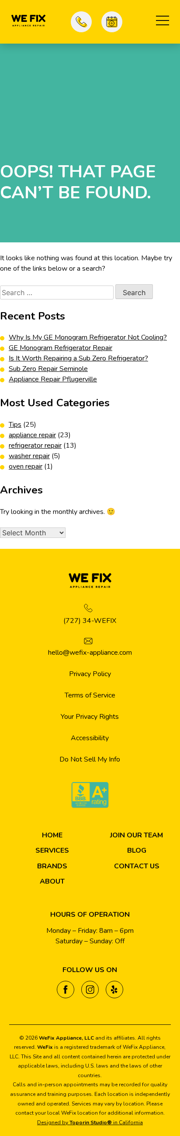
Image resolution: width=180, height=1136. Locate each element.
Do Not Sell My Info (89, 759)
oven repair (25, 466)
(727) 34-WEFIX (89, 621)
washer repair (29, 456)
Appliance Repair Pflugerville (53, 379)
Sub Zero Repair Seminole (48, 369)
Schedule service (112, 22)
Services (52, 850)
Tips (15, 424)
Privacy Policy (90, 674)
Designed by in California (90, 1122)
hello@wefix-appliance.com (90, 652)
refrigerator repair (35, 445)
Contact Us (136, 866)
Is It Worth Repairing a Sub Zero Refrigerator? (78, 358)
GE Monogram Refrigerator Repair (60, 348)
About (52, 881)
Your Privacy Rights (90, 716)
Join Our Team (136, 835)
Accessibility (90, 738)
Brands (52, 866)
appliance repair (32, 435)
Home (52, 835)
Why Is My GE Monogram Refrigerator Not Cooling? (88, 337)
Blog (136, 850)
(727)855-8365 (81, 22)
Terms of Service (90, 695)
